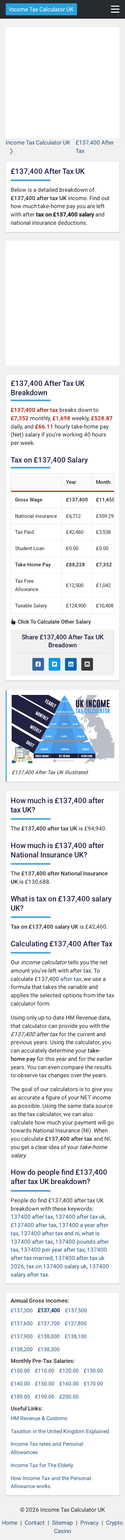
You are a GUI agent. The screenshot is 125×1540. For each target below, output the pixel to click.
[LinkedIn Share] (71, 664)
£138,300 (49, 1349)
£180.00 (20, 1396)
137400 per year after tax (53, 1249)
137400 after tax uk (80, 1216)
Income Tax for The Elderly (42, 1465)
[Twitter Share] (54, 664)
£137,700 (49, 1323)
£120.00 (69, 1371)
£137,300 (22, 1310)
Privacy (89, 1522)
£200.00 (69, 1396)
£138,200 (22, 1349)
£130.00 (93, 1371)
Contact (35, 1522)
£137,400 (49, 1310)
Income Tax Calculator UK (41, 9)
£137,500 (76, 1310)
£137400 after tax (33, 1225)
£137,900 (22, 1336)
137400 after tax (32, 1216)
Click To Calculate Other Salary (53, 622)
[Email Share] (87, 664)
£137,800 (76, 1323)
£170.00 (93, 1384)
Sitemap (62, 1522)
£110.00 (44, 1371)
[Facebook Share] (38, 664)
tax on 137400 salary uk (56, 1266)
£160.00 (69, 1384)
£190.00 (44, 1396)
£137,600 (22, 1323)
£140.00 (20, 1384)
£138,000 (49, 1336)
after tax (70, 979)
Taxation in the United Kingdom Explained (60, 1431)
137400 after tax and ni (50, 1233)
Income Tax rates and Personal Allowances (47, 1448)
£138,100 (76, 1336)
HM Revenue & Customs (39, 1418)
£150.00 (44, 1384)
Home (9, 1522)
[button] (115, 9)
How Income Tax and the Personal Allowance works (51, 1482)
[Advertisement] (62, 83)
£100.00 (20, 1371)
